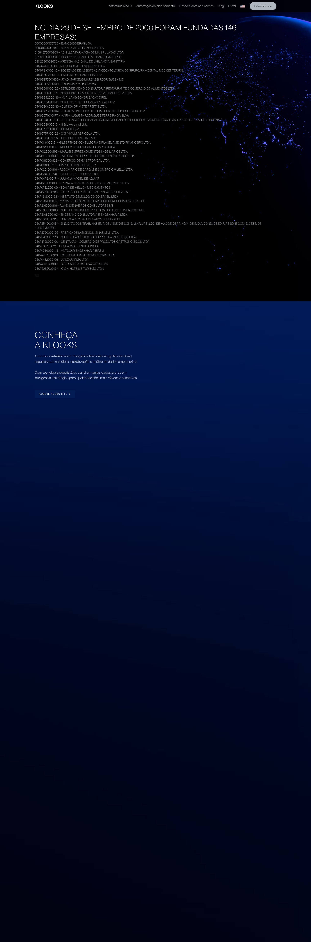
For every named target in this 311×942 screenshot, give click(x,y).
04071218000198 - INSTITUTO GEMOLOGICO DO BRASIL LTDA (76, 197)
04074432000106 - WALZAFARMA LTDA (61, 260)
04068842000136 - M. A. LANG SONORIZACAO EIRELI (71, 97)
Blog (221, 6)
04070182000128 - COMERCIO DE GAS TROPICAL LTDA (72, 160)
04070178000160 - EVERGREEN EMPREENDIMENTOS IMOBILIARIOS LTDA (85, 156)
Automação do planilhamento (155, 6)
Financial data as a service (196, 6)
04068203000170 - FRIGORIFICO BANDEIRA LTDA (68, 75)
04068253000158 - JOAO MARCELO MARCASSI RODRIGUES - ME (79, 79)
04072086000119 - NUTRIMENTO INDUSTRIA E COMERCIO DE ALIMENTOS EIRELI (90, 210)
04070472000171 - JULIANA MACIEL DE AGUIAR (67, 179)
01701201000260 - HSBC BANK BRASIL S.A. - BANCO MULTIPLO (78, 57)
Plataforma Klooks (120, 6)
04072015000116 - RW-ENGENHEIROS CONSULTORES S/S (74, 206)
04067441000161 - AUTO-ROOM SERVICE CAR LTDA (70, 66)
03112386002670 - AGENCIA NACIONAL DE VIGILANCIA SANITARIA (80, 61)
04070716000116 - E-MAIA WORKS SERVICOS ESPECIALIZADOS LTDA (82, 183)
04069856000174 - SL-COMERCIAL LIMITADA (65, 138)
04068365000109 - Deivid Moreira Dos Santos (65, 84)
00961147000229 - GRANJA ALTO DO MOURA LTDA (69, 48)
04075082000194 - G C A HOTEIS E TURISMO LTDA (69, 269)
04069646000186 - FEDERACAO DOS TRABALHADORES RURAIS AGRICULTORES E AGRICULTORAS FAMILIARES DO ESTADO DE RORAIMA (128, 120)
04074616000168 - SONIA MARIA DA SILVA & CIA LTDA (71, 264)
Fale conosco (263, 6)
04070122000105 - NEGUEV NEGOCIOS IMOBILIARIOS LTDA (75, 147)
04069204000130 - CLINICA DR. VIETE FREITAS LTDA (71, 106)
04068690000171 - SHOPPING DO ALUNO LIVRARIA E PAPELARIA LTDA (83, 93)
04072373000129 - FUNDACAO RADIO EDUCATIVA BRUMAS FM (77, 219)
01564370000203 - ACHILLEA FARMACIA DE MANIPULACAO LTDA (79, 52)
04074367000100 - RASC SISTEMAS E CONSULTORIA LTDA (74, 255)
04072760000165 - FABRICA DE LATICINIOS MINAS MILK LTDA (77, 233)
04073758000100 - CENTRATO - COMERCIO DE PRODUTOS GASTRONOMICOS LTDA (92, 242)
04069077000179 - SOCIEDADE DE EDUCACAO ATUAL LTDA (75, 102)
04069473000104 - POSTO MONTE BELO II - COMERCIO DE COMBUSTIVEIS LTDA (90, 111)
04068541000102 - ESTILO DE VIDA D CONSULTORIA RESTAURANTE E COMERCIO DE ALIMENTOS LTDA (105, 88)
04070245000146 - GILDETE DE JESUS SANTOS (67, 174)
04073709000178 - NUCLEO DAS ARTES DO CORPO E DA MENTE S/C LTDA (85, 237)
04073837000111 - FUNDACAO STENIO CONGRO (67, 246)
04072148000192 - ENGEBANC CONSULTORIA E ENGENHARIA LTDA (81, 215)
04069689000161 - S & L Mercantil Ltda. (61, 124)
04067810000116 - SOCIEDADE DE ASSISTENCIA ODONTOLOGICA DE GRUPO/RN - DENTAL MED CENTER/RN (109, 70)
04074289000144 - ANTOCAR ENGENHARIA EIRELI (69, 251)
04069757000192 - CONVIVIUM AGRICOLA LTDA (67, 133)
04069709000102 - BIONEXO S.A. (57, 129)
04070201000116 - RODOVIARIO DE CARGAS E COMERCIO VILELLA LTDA (84, 170)
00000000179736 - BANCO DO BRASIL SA (63, 43)
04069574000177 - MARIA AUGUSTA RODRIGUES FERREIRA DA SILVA (82, 115)
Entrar (232, 6)
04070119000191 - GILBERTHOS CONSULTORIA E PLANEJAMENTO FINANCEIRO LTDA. (93, 142)
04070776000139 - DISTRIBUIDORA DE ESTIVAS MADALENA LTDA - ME (82, 192)
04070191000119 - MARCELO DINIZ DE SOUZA (65, 165)
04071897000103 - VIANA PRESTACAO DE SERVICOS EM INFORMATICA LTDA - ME (90, 201)
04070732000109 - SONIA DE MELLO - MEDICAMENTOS (72, 188)
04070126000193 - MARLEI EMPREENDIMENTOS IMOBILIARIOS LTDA (81, 151)
